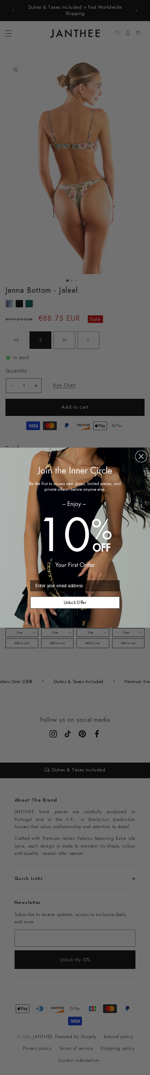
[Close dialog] (141, 456)
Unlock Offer (75, 602)
